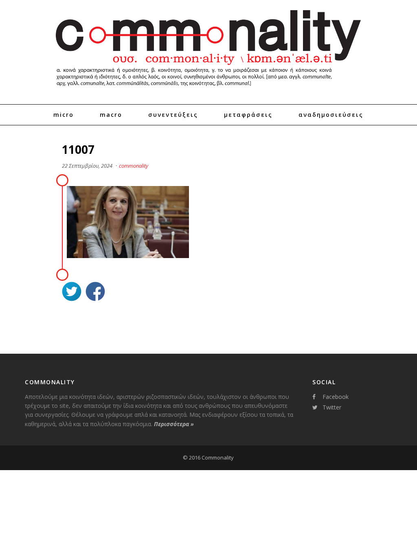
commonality (133, 165)
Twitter (332, 407)
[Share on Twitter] (71, 292)
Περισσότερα (174, 424)
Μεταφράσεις (248, 114)
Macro (111, 114)
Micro (63, 114)
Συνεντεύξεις (173, 114)
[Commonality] (208, 89)
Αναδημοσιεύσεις (330, 114)
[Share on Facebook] (95, 292)
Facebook (336, 397)
